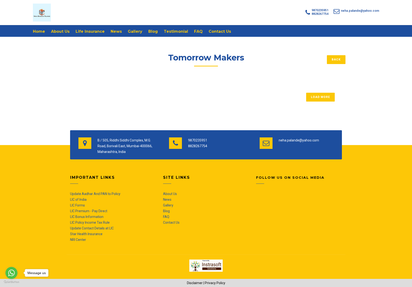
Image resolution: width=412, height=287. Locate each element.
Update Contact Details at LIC (92, 228)
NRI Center (78, 240)
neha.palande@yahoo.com (360, 10)
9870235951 (320, 10)
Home (39, 31)
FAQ (198, 31)
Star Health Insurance (86, 234)
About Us (60, 31)
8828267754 (320, 14)
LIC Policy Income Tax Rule (90, 222)
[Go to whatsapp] (11, 273)
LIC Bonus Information (86, 217)
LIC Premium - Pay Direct (88, 211)
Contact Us (220, 31)
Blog (153, 31)
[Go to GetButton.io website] (11, 282)
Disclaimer (195, 283)
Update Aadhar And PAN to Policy (95, 194)
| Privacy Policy (214, 283)
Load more (320, 97)
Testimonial (176, 31)
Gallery (135, 31)
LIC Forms (77, 205)
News (116, 31)
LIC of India (78, 199)
